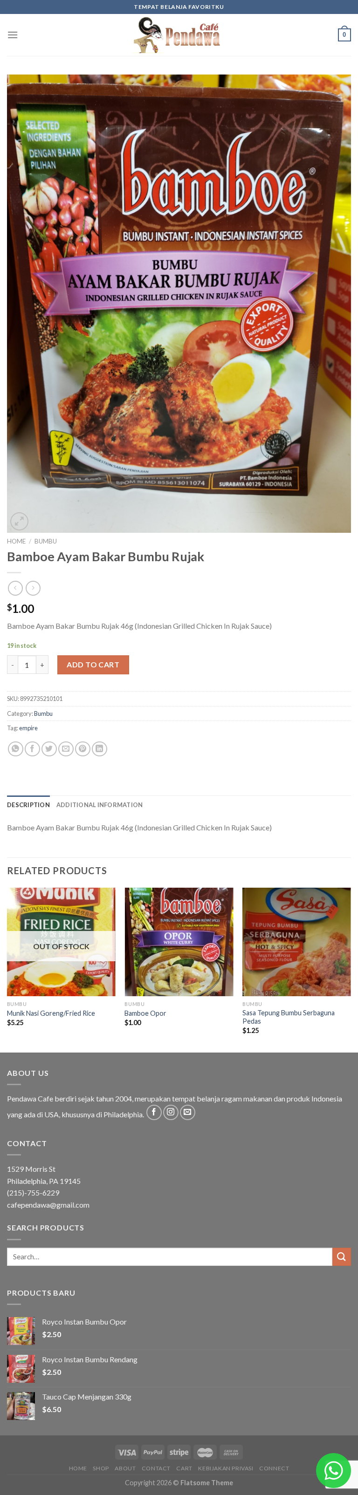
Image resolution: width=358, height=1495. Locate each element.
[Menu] (12, 34)
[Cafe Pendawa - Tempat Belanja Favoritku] (179, 35)
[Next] (351, 969)
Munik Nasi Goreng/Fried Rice (51, 1013)
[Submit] (341, 1257)
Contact (156, 1468)
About (125, 1468)
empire (28, 728)
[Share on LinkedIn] (99, 749)
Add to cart (93, 664)
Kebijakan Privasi (225, 1468)
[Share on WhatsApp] (15, 749)
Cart (184, 1468)
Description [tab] (28, 805)
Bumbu (45, 541)
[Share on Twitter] (49, 749)
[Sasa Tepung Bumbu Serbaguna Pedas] (296, 942)
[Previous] (7, 969)
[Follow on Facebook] (154, 1112)
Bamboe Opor (145, 1013)
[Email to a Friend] (66, 749)
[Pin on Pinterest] (82, 749)
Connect (274, 1468)
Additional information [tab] (99, 805)
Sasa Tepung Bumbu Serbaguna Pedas (288, 1017)
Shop (101, 1468)
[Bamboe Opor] (178, 942)
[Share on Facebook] (32, 749)
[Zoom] (19, 521)
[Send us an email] (187, 1112)
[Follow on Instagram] (171, 1112)
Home (16, 541)
